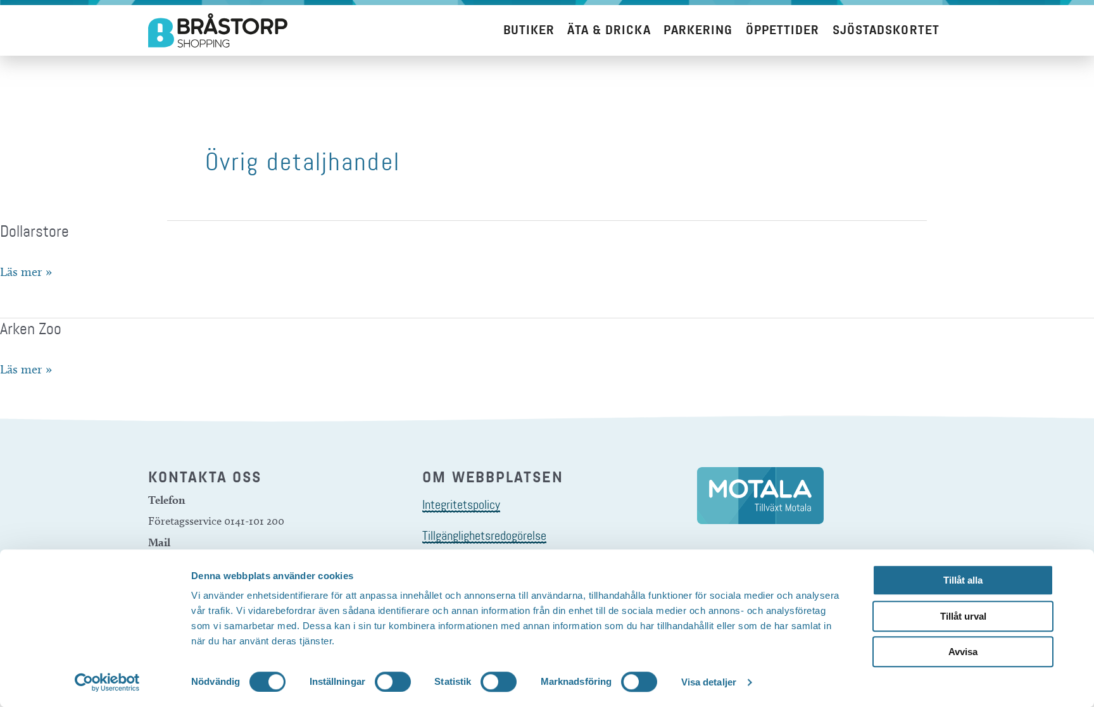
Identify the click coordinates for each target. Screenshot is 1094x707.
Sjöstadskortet (886, 30)
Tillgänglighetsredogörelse (484, 535)
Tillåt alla (963, 580)
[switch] (393, 682)
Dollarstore (34, 231)
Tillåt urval (963, 616)
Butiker (529, 30)
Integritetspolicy (461, 504)
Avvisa (963, 651)
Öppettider (783, 30)
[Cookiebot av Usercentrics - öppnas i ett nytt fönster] (107, 682)
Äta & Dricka (608, 30)
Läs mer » (26, 271)
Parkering (698, 30)
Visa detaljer (708, 682)
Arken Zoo (30, 328)
